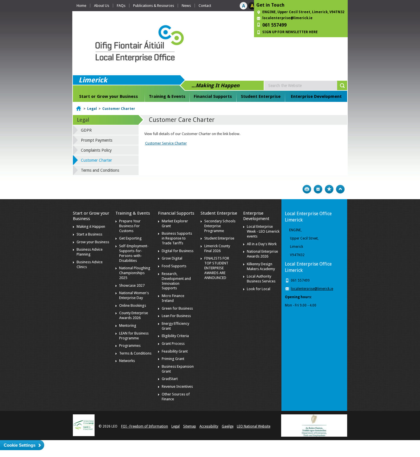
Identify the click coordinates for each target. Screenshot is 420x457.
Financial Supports (213, 96)
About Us (101, 5)
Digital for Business (177, 251)
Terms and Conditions (100, 170)
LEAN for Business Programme (134, 335)
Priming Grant (173, 359)
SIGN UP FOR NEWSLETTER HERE (290, 32)
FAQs (121, 5)
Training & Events (167, 96)
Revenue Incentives (177, 386)
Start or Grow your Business (108, 96)
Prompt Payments (96, 140)
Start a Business (89, 234)
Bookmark (329, 189)
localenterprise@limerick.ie (287, 18)
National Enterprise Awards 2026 (262, 253)
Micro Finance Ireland (173, 298)
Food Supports (174, 266)
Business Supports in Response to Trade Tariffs (177, 238)
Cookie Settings (19, 445)
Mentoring (127, 325)
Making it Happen (91, 226)
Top (340, 189)
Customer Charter (118, 109)
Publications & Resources (153, 5)
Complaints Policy (96, 150)
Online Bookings (132, 305)
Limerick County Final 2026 (217, 248)
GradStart (170, 379)
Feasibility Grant (175, 351)
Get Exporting (130, 238)
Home (81, 5)
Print (307, 189)
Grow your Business (93, 242)
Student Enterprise (261, 96)
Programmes (130, 345)
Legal (92, 109)
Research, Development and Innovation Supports (176, 281)
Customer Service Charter (166, 143)
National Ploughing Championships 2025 (134, 273)
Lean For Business (176, 316)
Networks (127, 361)
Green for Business (177, 308)
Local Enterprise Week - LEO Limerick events (263, 231)
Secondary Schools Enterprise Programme (219, 226)
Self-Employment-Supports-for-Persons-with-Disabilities (134, 253)
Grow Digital (172, 258)
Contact (205, 5)
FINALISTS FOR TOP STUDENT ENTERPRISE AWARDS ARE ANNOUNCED (216, 268)
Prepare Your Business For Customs (130, 226)
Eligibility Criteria (175, 336)
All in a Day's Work (262, 244)
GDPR (86, 130)
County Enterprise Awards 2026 (133, 315)
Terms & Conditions (135, 353)
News (186, 5)
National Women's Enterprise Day (134, 295)
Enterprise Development (316, 96)
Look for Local (258, 289)
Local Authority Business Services (261, 278)
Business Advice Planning (90, 251)
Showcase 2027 (132, 285)
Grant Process (173, 343)
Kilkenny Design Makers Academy (261, 266)
